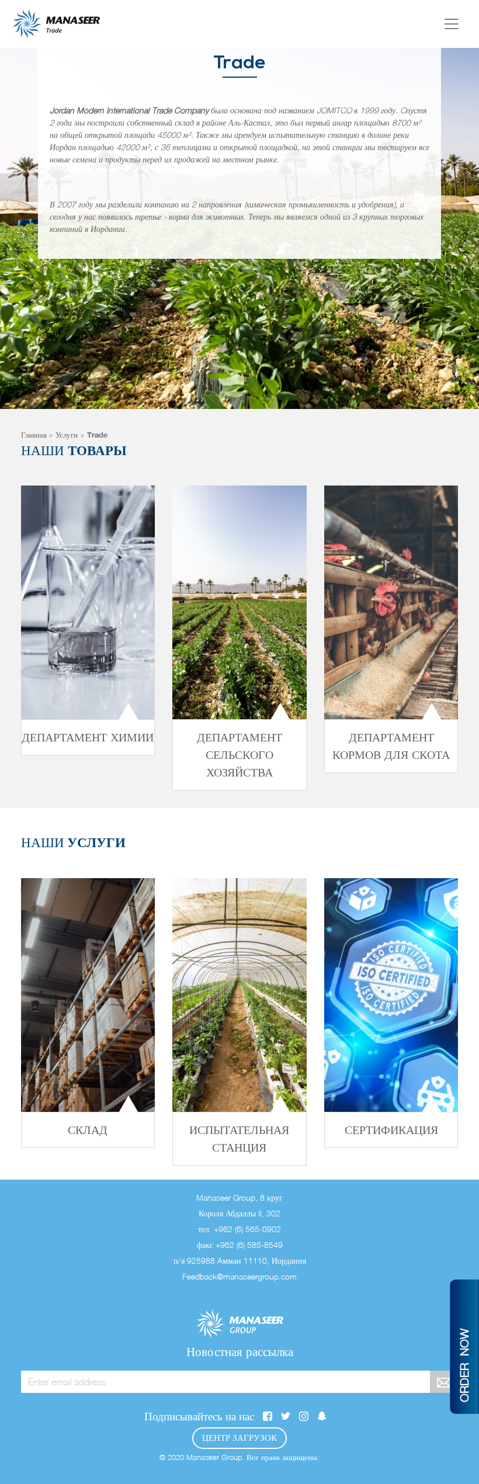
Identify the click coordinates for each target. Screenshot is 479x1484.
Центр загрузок (239, 1438)
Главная (34, 434)
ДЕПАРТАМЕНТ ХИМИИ (88, 737)
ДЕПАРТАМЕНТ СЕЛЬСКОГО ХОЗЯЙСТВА (239, 754)
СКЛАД (87, 1129)
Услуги (66, 434)
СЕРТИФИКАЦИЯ (391, 1129)
